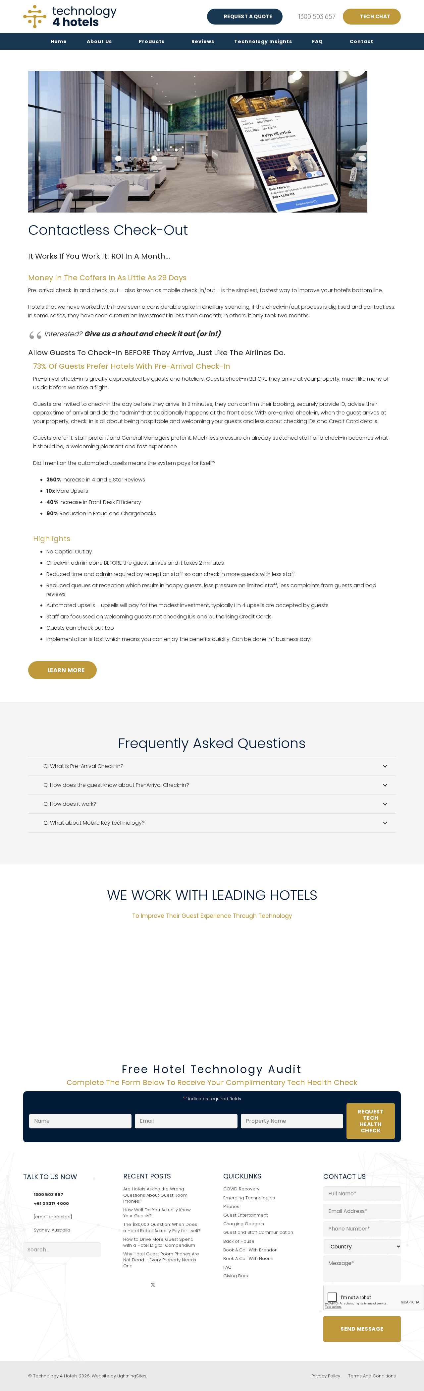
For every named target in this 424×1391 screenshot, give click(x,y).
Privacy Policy (325, 1376)
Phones (231, 1206)
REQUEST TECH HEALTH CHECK (371, 1121)
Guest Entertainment (245, 1215)
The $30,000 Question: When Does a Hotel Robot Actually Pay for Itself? (162, 1227)
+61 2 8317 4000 (51, 1203)
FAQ (227, 1267)
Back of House (238, 1241)
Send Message (362, 1329)
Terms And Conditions (372, 1376)
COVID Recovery (241, 1189)
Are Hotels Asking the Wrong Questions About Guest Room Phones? (155, 1195)
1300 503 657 (48, 1194)
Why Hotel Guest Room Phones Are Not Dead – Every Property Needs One (161, 1260)
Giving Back (235, 1276)
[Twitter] (152, 1285)
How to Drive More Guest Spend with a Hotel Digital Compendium (159, 1242)
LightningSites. (132, 1376)
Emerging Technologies (249, 1198)
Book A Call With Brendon (250, 1250)
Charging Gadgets (243, 1224)
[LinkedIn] (128, 1285)
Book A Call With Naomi (248, 1258)
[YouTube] (165, 1285)
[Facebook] (140, 1285)
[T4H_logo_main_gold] (70, 16)
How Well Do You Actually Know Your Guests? (157, 1213)
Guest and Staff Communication (258, 1232)
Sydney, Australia (52, 1230)
